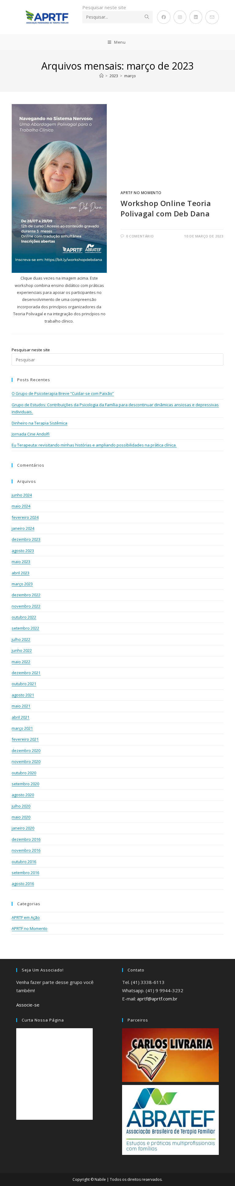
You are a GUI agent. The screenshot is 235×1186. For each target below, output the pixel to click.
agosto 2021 (23, 695)
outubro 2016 (24, 861)
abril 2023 (20, 573)
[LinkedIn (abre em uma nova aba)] (195, 17)
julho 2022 (21, 639)
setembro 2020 (25, 783)
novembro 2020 (26, 761)
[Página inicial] (101, 75)
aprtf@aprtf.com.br (157, 999)
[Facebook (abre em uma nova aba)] (163, 17)
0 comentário (140, 236)
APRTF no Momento (141, 192)
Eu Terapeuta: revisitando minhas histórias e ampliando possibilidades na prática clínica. (94, 445)
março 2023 (22, 584)
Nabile (100, 1179)
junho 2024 (22, 495)
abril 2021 (20, 717)
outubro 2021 (24, 683)
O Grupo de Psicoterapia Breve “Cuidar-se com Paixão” (63, 393)
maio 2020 (21, 817)
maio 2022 (21, 661)
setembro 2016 (25, 872)
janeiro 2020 (23, 828)
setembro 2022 (25, 628)
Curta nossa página (43, 1020)
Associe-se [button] (27, 1005)
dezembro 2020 (26, 750)
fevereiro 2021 (25, 739)
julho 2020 (21, 806)
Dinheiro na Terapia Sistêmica (39, 423)
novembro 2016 (26, 850)
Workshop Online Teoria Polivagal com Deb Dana (166, 208)
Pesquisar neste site (104, 7)
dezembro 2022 (26, 595)
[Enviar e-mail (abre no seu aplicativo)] (212, 17)
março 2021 (22, 728)
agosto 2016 (23, 883)
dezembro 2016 (26, 839)
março (130, 75)
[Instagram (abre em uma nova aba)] (179, 17)
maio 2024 (21, 506)
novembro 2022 (26, 606)
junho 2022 (22, 650)
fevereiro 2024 (25, 517)
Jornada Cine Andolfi (31, 434)
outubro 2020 (24, 773)
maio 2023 (21, 561)
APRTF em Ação (26, 917)
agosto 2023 (23, 550)
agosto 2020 (23, 794)
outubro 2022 (24, 617)
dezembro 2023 (26, 539)
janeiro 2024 (23, 528)
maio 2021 (21, 706)
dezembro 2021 (26, 672)
